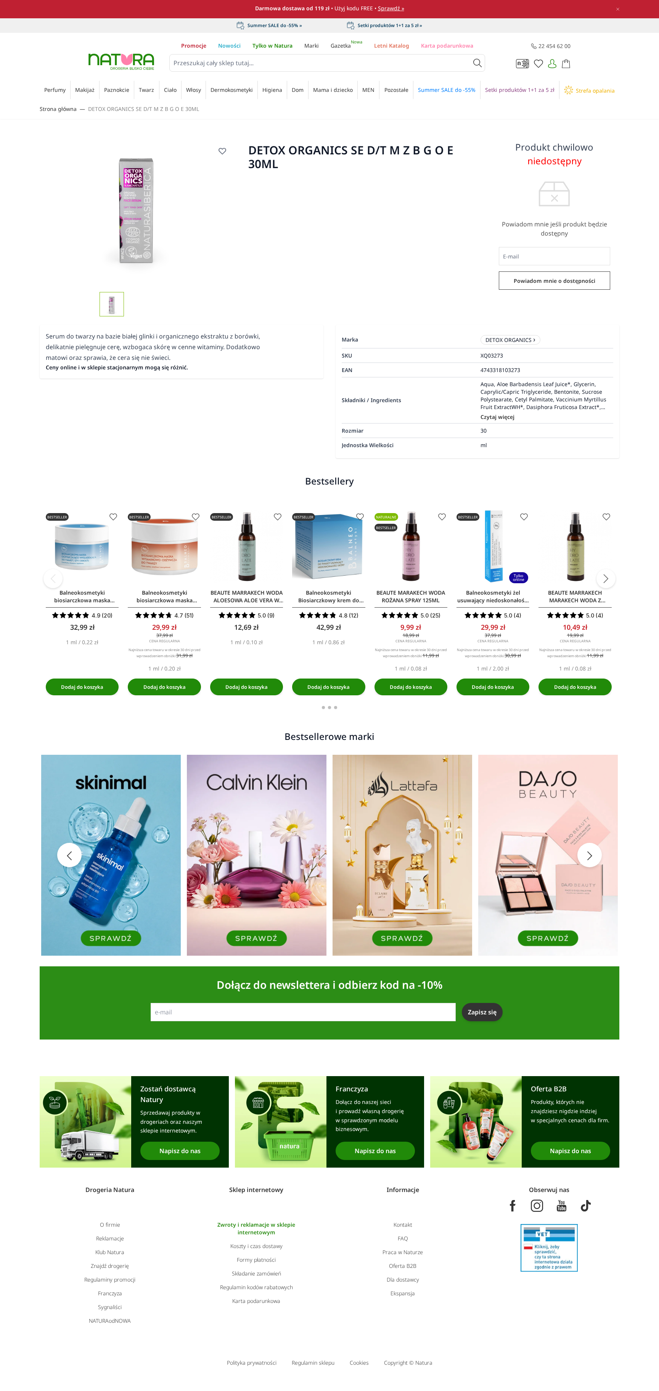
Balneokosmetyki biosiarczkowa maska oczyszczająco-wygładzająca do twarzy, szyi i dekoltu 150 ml (82, 596)
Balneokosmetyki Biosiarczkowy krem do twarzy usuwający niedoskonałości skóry (328, 596)
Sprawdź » (391, 8)
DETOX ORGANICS (508, 339)
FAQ (403, 1238)
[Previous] (53, 578)
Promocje (193, 45)
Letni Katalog (391, 45)
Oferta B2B (402, 1265)
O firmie (110, 1224)
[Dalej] (606, 578)
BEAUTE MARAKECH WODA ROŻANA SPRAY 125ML (410, 596)
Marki (311, 45)
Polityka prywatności (251, 1362)
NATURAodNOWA (110, 1320)
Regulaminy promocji (109, 1279)
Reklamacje (110, 1238)
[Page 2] (329, 707)
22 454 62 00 (554, 46)
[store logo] (121, 62)
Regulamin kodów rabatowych (256, 1287)
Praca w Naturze (403, 1252)
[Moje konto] (552, 63)
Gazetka (346, 45)
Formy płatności (256, 1259)
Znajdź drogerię (110, 1265)
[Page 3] (335, 707)
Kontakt (403, 1224)
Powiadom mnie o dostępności (554, 280)
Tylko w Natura (272, 45)
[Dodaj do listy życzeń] (222, 151)
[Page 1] (323, 707)
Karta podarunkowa (447, 45)
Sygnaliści (110, 1307)
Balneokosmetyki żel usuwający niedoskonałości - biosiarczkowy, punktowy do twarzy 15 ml (493, 596)
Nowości (229, 45)
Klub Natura (109, 1252)
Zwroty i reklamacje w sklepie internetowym (256, 1228)
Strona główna (58, 108)
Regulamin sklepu (313, 1362)
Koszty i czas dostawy (256, 1246)
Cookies (359, 1362)
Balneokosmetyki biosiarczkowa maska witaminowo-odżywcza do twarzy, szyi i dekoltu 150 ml (164, 596)
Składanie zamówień (256, 1273)
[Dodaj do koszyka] (82, 687)
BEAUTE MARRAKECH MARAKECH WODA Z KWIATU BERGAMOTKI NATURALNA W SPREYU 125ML (575, 596)
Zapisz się (482, 1012)
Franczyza (110, 1293)
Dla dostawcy (403, 1279)
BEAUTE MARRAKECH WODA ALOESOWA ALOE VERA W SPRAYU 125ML (247, 596)
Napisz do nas (180, 1151)
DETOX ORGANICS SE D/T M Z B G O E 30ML (143, 108)
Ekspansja (403, 1293)
